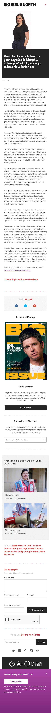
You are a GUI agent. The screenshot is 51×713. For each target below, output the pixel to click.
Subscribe (41, 642)
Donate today (16, 682)
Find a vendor (25, 408)
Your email (30, 595)
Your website (12, 606)
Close (46, 674)
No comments (22, 498)
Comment (5, 80)
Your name (11, 595)
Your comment (9, 578)
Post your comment (37, 610)
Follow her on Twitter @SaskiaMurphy (17, 270)
